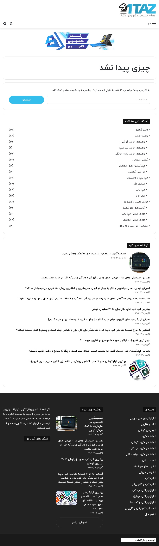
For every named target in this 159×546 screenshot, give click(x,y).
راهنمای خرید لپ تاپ (132, 148)
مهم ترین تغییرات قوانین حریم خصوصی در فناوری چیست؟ (115, 340)
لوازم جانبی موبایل (134, 220)
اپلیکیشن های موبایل (132, 166)
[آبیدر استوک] (79, 41)
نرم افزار (140, 196)
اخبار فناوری (141, 130)
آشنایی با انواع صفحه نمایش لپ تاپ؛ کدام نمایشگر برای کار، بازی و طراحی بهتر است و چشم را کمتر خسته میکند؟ (83, 330)
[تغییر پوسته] (12, 24)
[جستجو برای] (5, 24)
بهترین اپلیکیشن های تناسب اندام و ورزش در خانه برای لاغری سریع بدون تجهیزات (77, 361)
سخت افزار (138, 184)
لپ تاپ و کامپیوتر (137, 178)
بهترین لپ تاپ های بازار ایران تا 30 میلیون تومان (121, 309)
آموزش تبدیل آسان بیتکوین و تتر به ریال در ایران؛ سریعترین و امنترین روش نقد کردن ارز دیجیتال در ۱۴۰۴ (87, 288)
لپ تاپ (140, 190)
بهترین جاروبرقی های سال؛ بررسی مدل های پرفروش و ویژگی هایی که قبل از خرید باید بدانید (95, 278)
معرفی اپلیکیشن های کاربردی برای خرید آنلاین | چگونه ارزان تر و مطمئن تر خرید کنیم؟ (99, 319)
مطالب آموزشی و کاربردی (133, 226)
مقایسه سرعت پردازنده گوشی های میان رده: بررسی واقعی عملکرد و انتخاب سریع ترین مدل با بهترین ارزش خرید (84, 298)
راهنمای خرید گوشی (133, 142)
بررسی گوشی (136, 172)
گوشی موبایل (140, 160)
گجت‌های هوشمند (134, 208)
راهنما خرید (141, 136)
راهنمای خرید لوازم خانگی (130, 154)
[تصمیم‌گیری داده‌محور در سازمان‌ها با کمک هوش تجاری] (139, 262)
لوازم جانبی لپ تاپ (133, 214)
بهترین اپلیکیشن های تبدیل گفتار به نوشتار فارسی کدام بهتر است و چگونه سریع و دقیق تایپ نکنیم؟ (89, 351)
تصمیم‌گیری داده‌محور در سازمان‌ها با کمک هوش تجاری (93, 254)
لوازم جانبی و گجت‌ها (136, 202)
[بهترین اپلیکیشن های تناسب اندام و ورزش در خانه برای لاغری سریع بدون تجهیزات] (139, 370)
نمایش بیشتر (79, 522)
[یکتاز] (137, 10)
